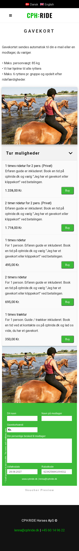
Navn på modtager (52, 413)
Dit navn (11, 413)
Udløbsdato (13, 466)
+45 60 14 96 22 (53, 530)
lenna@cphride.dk (48, 479)
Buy (67, 190)
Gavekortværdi (15, 424)
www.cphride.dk (29, 479)
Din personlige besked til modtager (26, 436)
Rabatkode (48, 466)
